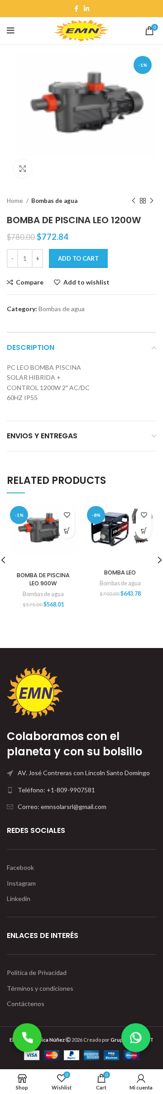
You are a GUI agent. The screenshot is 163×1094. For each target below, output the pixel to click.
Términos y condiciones (40, 988)
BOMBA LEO (120, 572)
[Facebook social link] (76, 8)
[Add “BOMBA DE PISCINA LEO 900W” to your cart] (67, 531)
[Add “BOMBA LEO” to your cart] (144, 531)
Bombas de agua (54, 200)
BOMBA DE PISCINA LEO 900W (43, 579)
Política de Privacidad (37, 972)
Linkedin (18, 898)
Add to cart (78, 258)
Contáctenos (25, 1003)
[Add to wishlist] (67, 515)
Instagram (21, 883)
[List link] (81, 790)
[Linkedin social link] (86, 8)
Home (15, 200)
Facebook (20, 867)
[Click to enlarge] (23, 169)
